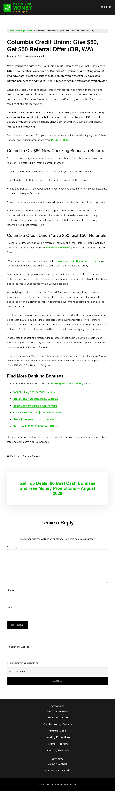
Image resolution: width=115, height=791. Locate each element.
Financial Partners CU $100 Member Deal (37, 412)
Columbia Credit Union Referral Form (78, 261)
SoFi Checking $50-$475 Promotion (34, 392)
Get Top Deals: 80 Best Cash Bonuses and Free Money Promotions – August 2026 (57, 488)
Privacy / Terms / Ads (57, 770)
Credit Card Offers (57, 717)
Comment (13, 547)
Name (11, 590)
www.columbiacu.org (58, 247)
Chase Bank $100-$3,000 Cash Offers (35, 426)
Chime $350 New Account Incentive (33, 419)
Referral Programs (58, 743)
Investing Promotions (57, 737)
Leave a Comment (34, 55)
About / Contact (57, 763)
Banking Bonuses (24, 30)
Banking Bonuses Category (67, 383)
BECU (66, 139)
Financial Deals (57, 730)
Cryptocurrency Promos (57, 724)
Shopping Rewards (57, 750)
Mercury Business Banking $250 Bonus (35, 398)
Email (11, 606)
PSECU (55, 139)
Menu (107, 7)
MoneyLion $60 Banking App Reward (35, 405)
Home (11, 30)
